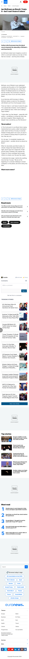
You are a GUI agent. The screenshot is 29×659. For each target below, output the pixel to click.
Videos (17, 626)
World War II (10, 590)
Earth (2, 620)
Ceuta (18, 583)
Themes (3, 610)
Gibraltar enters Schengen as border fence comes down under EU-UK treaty (12, 211)
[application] (14, 22)
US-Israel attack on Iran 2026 (14, 576)
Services (3, 640)
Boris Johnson (14, 222)
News (5, 5)
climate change (15, 598)
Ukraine (11, 583)
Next (16, 620)
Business (3, 617)
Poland (20, 590)
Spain (20, 579)
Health (2, 623)
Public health (20, 587)
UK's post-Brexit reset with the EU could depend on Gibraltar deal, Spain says (11, 216)
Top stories (6, 434)
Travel (17, 623)
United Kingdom (15, 5)
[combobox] (14, 566)
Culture (3, 626)
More (2, 644)
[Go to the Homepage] (5, 2)
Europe (3, 613)
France (9, 594)
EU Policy (17, 617)
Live (25, 1)
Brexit (4, 222)
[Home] (1, 5)
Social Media (18, 594)
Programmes (4, 629)
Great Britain (6, 226)
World (9, 5)
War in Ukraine (11, 579)
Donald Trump (9, 587)
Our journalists (19, 629)
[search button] (26, 566)
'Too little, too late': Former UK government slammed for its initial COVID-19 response (12, 206)
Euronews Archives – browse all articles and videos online (7, 634)
